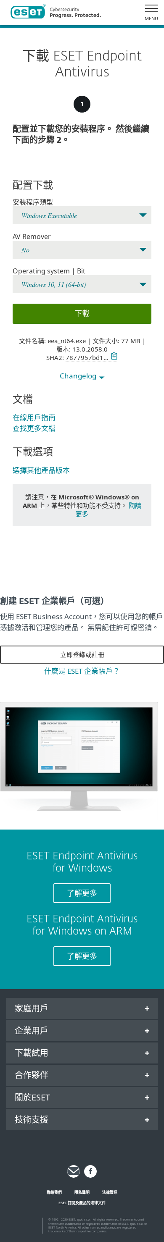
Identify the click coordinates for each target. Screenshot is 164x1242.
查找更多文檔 (34, 428)
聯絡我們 (54, 1192)
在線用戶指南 (34, 417)
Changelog (79, 376)
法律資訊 (109, 1192)
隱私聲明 (82, 1192)
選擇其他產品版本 (41, 470)
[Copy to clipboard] (113, 357)
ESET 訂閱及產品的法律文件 (82, 1202)
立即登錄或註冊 (82, 654)
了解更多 (82, 893)
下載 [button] (82, 313)
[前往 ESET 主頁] (55, 12)
